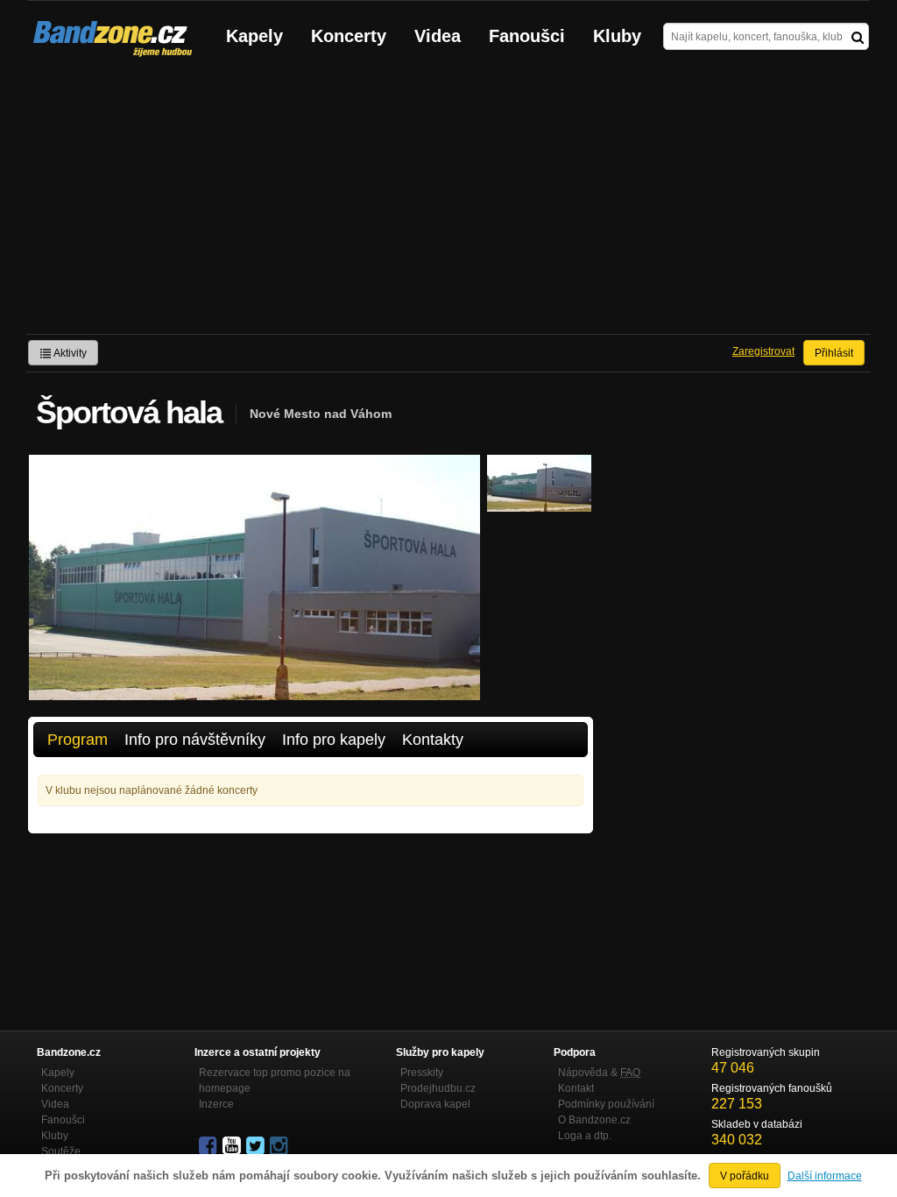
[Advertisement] (448, 202)
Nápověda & (599, 1072)
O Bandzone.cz (594, 1120)
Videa (437, 36)
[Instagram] (280, 1146)
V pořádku (744, 1176)
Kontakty (432, 739)
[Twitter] (256, 1146)
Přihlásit (834, 353)
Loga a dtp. (584, 1136)
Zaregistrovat (763, 351)
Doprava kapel (435, 1104)
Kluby (617, 36)
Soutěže (61, 1151)
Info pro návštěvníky (194, 739)
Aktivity (69, 353)
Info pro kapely (333, 739)
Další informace (825, 1176)
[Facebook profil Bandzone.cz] (209, 1146)
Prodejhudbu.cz (438, 1088)
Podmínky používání (606, 1104)
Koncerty (348, 36)
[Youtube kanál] (233, 1146)
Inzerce (216, 1104)
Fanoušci (527, 36)
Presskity (421, 1072)
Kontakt (576, 1088)
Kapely (254, 36)
